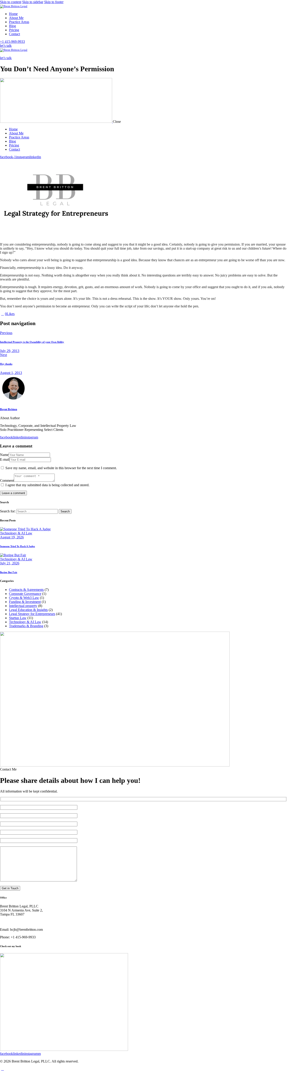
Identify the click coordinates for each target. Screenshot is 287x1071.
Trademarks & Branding (26, 626)
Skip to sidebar (32, 2)
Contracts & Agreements (26, 590)
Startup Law (17, 618)
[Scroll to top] (2, 1069)
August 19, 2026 (12, 537)
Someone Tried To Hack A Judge (17, 546)
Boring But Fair (8, 572)
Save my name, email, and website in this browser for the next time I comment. (61, 468)
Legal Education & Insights (28, 610)
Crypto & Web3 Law (24, 598)
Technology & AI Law (16, 533)
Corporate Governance (25, 594)
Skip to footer (53, 2)
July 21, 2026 (9, 563)
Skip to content (10, 2)
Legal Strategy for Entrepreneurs (32, 614)
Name (4, 455)
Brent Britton (8, 409)
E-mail (4, 459)
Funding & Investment (25, 602)
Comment (7, 480)
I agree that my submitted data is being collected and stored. (47, 485)
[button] (2, 54)
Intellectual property (23, 606)
